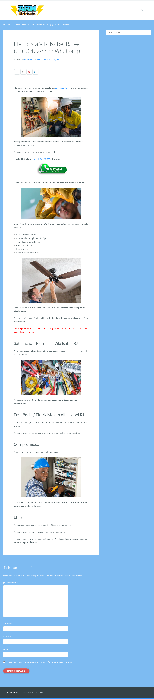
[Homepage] (27, 10)
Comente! (28, 59)
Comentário (12, 582)
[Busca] (140, 7)
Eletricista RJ (11, 692)
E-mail (9, 636)
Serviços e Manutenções (48, 59)
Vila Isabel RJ (61, 87)
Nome (8, 623)
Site (7, 649)
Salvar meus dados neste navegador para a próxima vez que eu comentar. (39, 662)
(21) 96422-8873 (44, 159)
